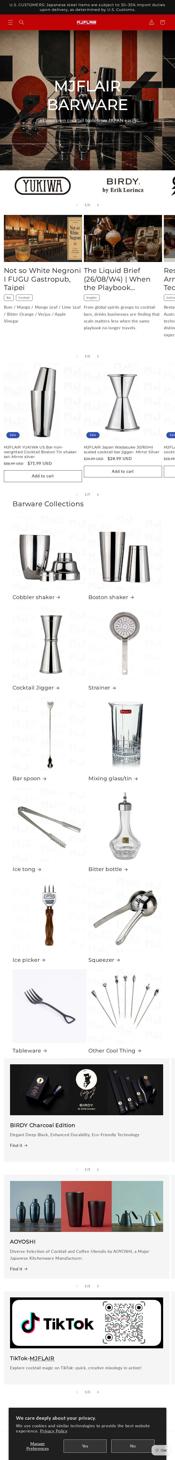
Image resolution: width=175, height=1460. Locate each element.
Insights (92, 297)
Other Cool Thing (112, 1050)
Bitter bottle (105, 869)
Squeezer (101, 960)
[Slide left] (77, 205)
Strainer (99, 688)
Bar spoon (27, 778)
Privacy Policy (53, 1431)
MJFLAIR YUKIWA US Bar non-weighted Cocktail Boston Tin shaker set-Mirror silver (40, 452)
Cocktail (24, 297)
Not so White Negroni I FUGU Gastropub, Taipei (42, 279)
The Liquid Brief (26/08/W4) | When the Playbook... (117, 279)
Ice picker (26, 960)
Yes (85, 1446)
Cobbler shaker (34, 597)
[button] (10, 22)
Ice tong (24, 869)
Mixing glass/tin (110, 778)
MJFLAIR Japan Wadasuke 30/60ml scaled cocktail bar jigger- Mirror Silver (122, 449)
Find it (16, 1145)
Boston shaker (108, 597)
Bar (9, 297)
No (133, 1446)
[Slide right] (98, 205)
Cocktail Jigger (33, 688)
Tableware (27, 1050)
